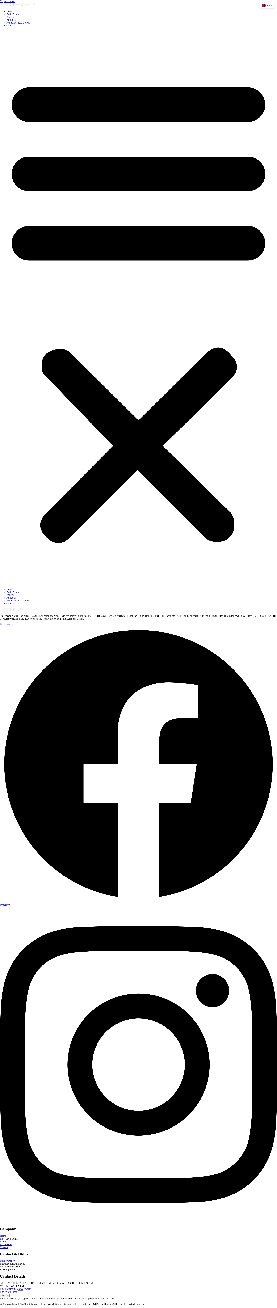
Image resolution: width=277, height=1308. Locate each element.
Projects (10, 17)
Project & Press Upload (18, 22)
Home (9, 11)
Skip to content (7, 1)
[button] (138, 307)
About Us (11, 19)
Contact (10, 25)
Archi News (12, 14)
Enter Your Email (9, 1292)
